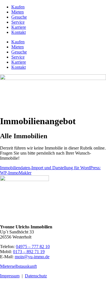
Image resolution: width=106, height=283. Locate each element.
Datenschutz (36, 275)
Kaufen (18, 7)
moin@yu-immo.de (32, 256)
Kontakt (18, 32)
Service (18, 22)
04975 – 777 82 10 (33, 246)
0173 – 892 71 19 (29, 251)
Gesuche (19, 17)
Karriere (18, 27)
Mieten (17, 12)
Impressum (10, 275)
